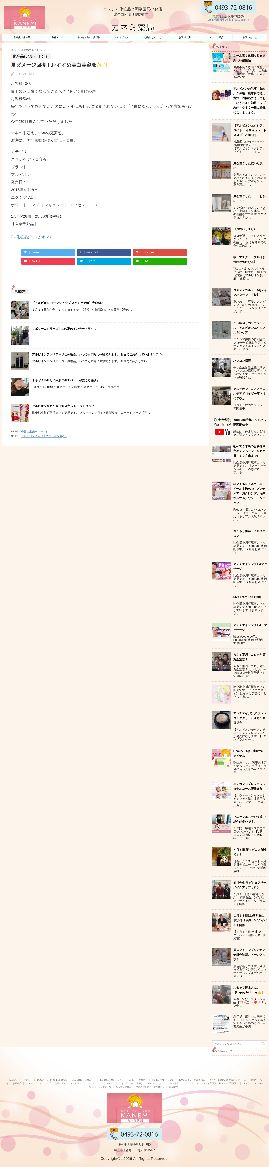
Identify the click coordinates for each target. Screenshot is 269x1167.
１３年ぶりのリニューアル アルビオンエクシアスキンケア (249, 327)
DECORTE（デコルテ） (84, 1080)
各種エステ (57, 37)
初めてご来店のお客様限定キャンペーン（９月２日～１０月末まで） (249, 451)
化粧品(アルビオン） (34, 237)
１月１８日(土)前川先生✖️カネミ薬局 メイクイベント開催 (250, 920)
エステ (30, 1083)
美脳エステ (159, 1087)
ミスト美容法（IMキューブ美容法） (221, 1083)
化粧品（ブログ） (152, 37)
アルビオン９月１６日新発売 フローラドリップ (63, 406)
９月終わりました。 (246, 229)
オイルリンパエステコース (83, 1083)
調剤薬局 (173, 1087)
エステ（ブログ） (121, 37)
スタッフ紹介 (216, 37)
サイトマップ (154, 1083)
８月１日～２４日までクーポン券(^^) (44, 436)
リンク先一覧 (104, 1087)
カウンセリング (109, 1083)
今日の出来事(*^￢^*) (34, 431)
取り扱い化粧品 (22, 37)
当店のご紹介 (142, 1087)
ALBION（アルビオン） (21, 1080)
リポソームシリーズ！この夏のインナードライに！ (65, 328)
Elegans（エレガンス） (112, 1080)
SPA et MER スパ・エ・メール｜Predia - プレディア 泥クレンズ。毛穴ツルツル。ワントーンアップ (249, 493)
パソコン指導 (242, 360)
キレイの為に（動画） (89, 37)
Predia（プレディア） (163, 1080)
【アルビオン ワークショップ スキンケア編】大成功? (67, 302)
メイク (246, 1083)
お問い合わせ (250, 37)
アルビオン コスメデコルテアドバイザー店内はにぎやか (249, 393)
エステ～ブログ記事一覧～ (53, 1083)
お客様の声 (185, 37)
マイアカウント (191, 1083)
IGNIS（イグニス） (137, 1080)
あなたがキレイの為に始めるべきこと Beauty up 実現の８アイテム (212, 1080)
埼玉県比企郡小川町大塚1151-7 (228, 19)
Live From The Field (247, 596)
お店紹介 (17, 1083)
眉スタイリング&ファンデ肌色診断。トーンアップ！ (249, 954)
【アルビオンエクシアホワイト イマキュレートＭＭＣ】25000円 (249, 130)
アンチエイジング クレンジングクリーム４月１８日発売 (249, 718)
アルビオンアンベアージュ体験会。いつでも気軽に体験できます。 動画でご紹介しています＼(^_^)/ (97, 354)
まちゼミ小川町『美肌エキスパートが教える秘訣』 (65, 380)
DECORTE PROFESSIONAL (52, 1080)
